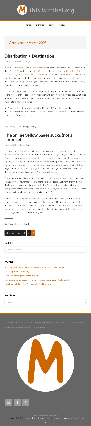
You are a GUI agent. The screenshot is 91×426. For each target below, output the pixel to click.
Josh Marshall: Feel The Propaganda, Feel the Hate (28, 284)
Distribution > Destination (29, 56)
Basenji (38, 327)
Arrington (7, 327)
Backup (47, 322)
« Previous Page (13, 233)
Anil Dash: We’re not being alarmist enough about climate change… (35, 267)
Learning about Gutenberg (17, 271)
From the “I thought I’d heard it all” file (22, 275)
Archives (42, 327)
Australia (61, 322)
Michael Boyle (53, 415)
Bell (46, 328)
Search (26, 224)
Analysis (20, 328)
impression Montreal (36, 158)
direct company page (27, 168)
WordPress (78, 418)
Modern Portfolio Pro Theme (37, 418)
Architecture (11, 322)
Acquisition (14, 328)
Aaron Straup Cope (24, 322)
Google (18, 126)
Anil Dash (42, 323)
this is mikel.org (52, 10)
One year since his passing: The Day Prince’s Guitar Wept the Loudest (37, 280)
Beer (37, 322)
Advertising (54, 322)
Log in (45, 421)
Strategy (25, 126)
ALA (6, 322)
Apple (32, 327)
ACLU (34, 322)
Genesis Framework (63, 418)
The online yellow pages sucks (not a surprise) (39, 137)
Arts (67, 321)
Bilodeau (26, 327)
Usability (32, 126)
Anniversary (75, 322)
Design (11, 126)
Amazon (81, 322)
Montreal (19, 224)
